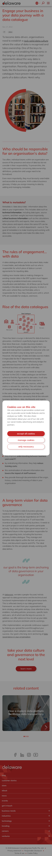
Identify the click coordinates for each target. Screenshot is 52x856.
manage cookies (26, 440)
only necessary (26, 446)
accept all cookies (26, 433)
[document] (26, 428)
